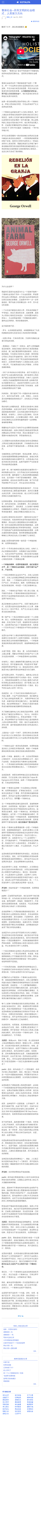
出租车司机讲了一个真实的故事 (14, 1343)
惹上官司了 (7, 1370)
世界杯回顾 (7, 1365)
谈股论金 (30, 1411)
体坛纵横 (17, 1404)
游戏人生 (5, 1413)
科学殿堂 (17, 1407)
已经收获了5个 (8, 1367)
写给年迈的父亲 (8, 1337)
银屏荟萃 (30, 1404)
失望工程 (6, 1362)
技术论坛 (5, 1409)
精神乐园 (30, 1397)
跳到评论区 (35, 21)
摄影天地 (30, 1407)
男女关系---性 (8, 1345)
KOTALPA (24, 2)
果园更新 (6, 1381)
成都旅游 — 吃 (8, 1335)
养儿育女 (5, 1407)
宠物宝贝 (17, 1400)
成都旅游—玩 (8, 1332)
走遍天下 (5, 1397)
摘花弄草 (5, 1400)
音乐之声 (5, 1395)
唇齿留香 (17, 1402)
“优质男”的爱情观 (9, 1376)
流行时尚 (17, 1411)
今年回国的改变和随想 (11, 1340)
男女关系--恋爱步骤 (10, 1348)
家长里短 (30, 1400)
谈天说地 (17, 1395)
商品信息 (17, 1409)
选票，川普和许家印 (10, 1329)
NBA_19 (9, 17)
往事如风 (17, 1397)
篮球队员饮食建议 (9, 1378)
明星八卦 (5, 1411)
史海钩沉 (30, 1409)
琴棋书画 (5, 1404)
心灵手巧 (17, 1413)
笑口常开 (5, 1402)
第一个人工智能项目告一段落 (13, 1373)
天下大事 (30, 1395)
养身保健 (30, 1402)
